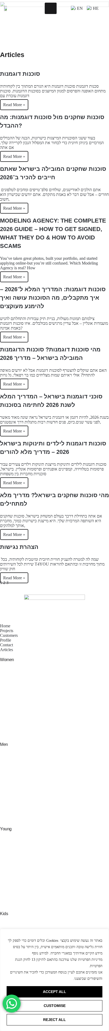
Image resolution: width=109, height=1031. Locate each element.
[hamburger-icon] (51, 8)
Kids (4, 913)
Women (7, 659)
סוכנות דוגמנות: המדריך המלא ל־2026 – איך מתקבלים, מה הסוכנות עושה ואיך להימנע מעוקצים (53, 297)
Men (4, 744)
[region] (54, 980)
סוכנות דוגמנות (20, 73)
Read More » (14, 104)
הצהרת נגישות (19, 547)
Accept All (54, 992)
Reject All (54, 1020)
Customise (55, 1006)
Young (6, 829)
